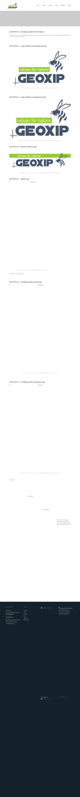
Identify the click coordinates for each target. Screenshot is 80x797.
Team (24, 612)
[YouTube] (73, 794)
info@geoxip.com (9, 617)
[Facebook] (68, 794)
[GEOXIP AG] (12, 5)
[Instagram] (70, 794)
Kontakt (25, 610)
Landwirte (25, 614)
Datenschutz (26, 619)
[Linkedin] (72, 794)
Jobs (24, 616)
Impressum (25, 618)
